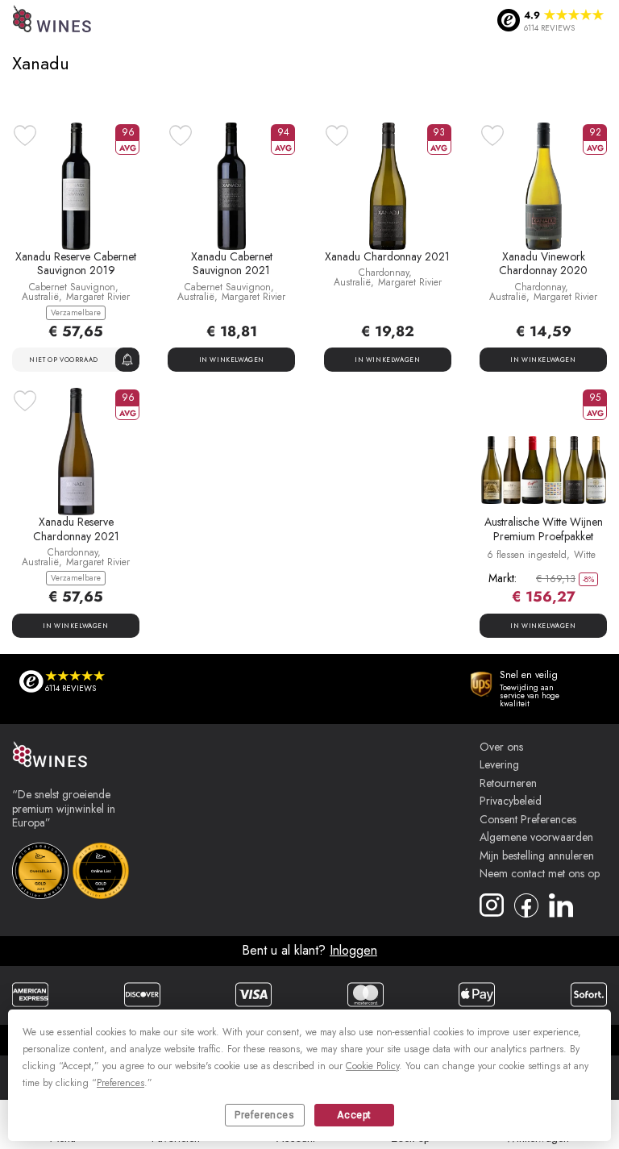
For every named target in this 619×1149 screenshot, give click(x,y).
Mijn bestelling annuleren (537, 856)
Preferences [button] (120, 1083)
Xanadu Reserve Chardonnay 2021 (76, 529)
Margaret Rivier (98, 296)
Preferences (265, 1115)
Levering (499, 765)
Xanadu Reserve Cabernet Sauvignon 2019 (75, 263)
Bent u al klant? (309, 950)
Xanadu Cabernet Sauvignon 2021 (231, 263)
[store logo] (52, 20)
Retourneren (508, 783)
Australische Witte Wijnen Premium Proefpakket (543, 529)
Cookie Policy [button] (372, 1066)
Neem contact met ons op (540, 874)
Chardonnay (384, 272)
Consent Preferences (528, 820)
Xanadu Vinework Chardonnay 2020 (543, 263)
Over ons (501, 747)
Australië (40, 296)
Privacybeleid (511, 801)
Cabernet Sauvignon (72, 287)
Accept (354, 1115)
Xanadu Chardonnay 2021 (387, 256)
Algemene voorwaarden (536, 838)
